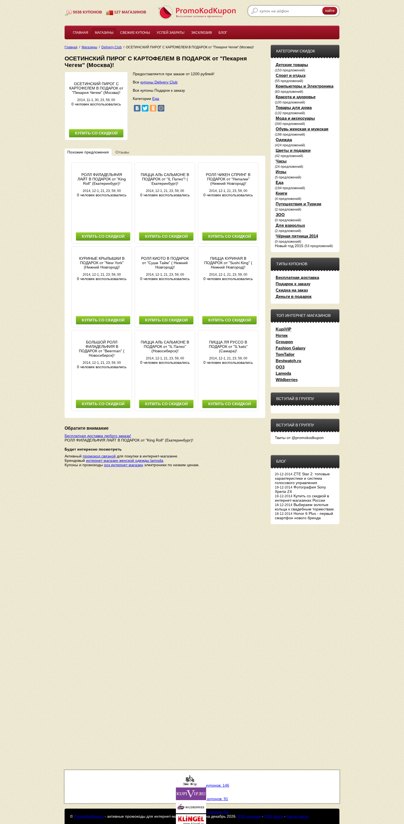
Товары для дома (294, 107)
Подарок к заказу (293, 283)
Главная (80, 33)
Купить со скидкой (96, 133)
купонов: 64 (217, 812)
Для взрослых (290, 225)
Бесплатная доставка (297, 277)
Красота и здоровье (296, 96)
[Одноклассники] (153, 108)
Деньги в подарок (294, 296)
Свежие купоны (135, 33)
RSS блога (273, 816)
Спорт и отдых (291, 75)
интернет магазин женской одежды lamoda (124, 460)
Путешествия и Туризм (298, 204)
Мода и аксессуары (295, 118)
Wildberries (287, 379)
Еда (155, 98)
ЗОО (280, 214)
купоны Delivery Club (159, 82)
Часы (281, 161)
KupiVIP (283, 329)
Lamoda (283, 373)
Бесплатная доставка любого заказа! (98, 436)
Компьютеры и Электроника (304, 86)
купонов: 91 (217, 799)
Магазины (104, 33)
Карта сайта (297, 816)
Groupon (284, 341)
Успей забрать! (170, 33)
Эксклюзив (201, 33)
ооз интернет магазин (123, 465)
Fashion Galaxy (290, 348)
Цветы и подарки (293, 150)
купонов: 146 (217, 785)
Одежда (284, 139)
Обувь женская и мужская (302, 129)
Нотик (282, 335)
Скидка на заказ (292, 290)
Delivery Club (111, 47)
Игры (281, 171)
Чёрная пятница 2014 (297, 236)
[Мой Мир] (161, 108)
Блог (222, 33)
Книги (281, 193)
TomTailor (285, 354)
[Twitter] (145, 108)
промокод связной (99, 456)
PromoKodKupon (89, 816)
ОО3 (280, 367)
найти (329, 11)
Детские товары (292, 64)
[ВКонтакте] (137, 108)
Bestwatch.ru (288, 360)
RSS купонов (249, 816)
